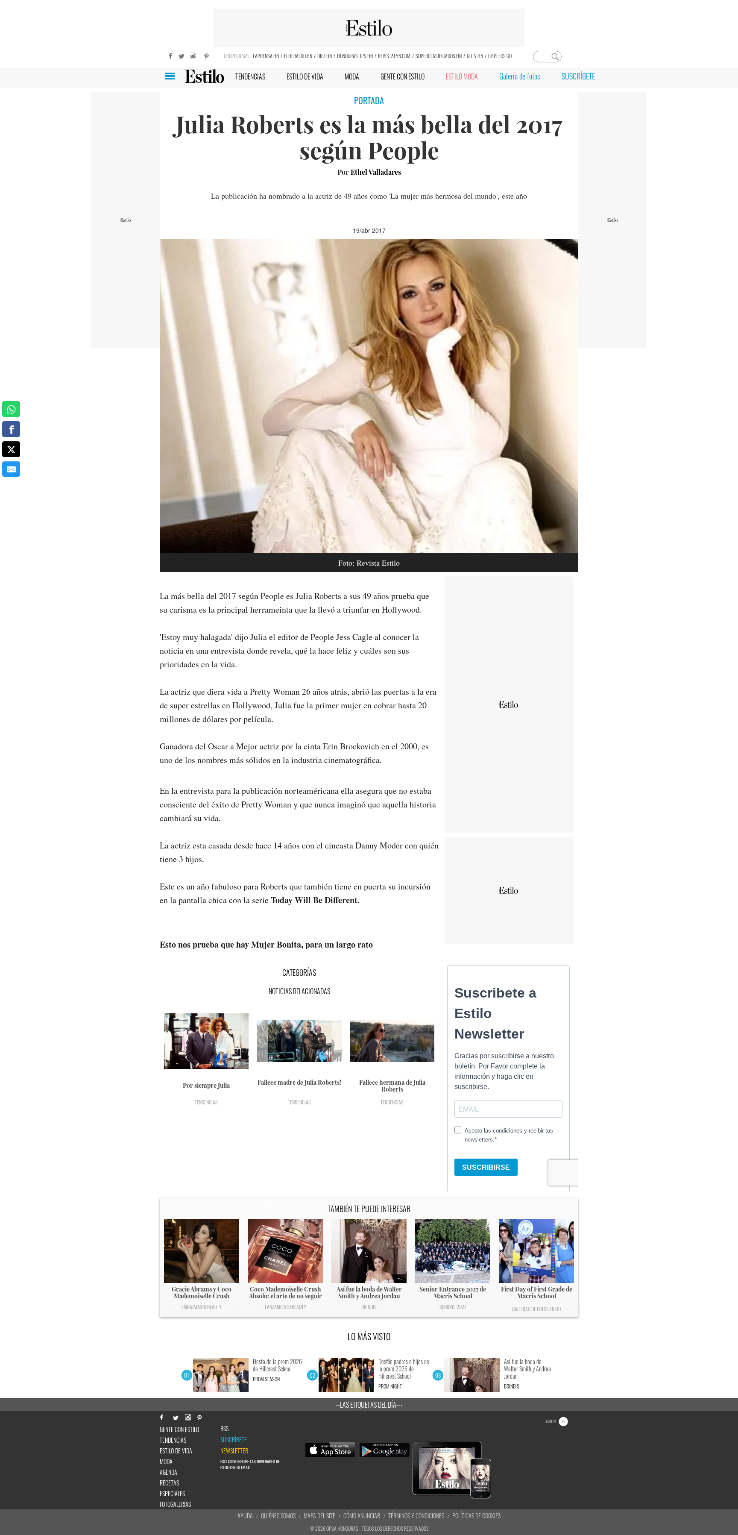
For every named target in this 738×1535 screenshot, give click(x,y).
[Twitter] (181, 55)
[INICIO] (204, 76)
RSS (224, 1428)
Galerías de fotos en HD (536, 1308)
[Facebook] (168, 55)
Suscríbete (233, 1439)
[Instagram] (194, 55)
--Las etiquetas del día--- (369, 1405)
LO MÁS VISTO (369, 1336)
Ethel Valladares (376, 171)
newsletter (234, 1450)
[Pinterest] (206, 55)
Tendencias (206, 1102)
